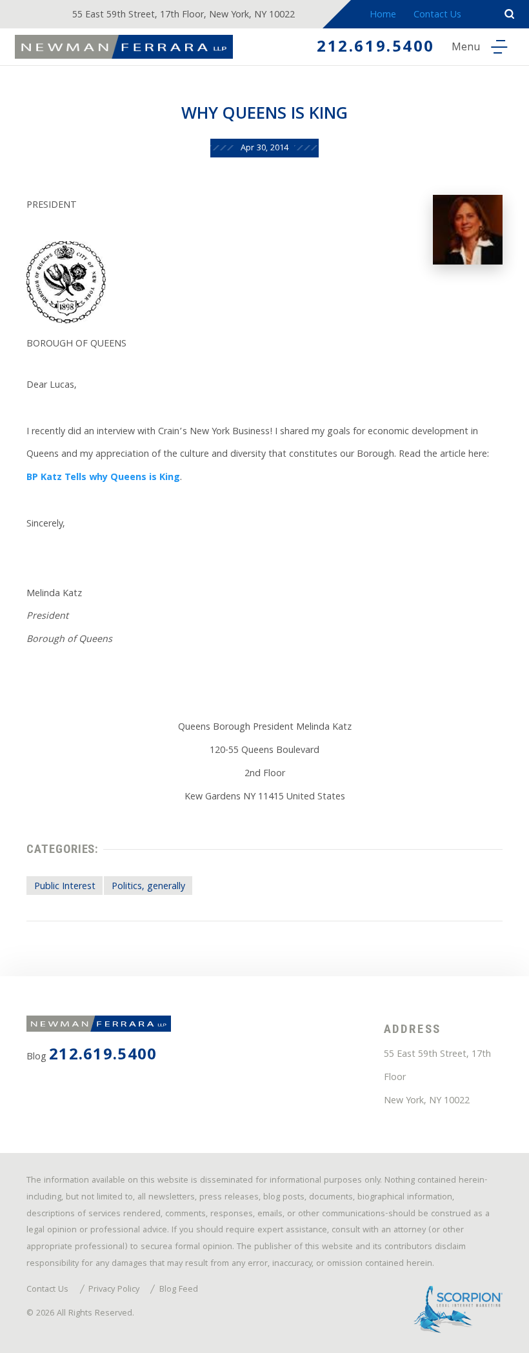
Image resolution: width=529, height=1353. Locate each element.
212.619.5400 (376, 48)
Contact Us (437, 15)
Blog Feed (178, 1290)
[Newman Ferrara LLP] (124, 47)
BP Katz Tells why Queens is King (103, 478)
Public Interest (64, 886)
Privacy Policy (113, 1290)
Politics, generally (148, 886)
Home (383, 15)
